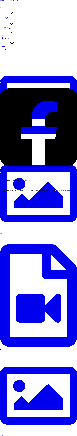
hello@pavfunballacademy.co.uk (13, 0)
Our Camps (5, 18)
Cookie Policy (22, 104)
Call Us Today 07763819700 (4, 0)
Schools (3, 35)
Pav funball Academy (3, 177)
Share (1, 184)
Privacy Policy (17, 104)
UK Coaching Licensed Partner (8, 28)
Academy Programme (7, 17)
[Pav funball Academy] (3, 172)
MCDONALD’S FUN (5, 37)
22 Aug (1, 233)
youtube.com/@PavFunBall (60, 190)
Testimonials (3, 46)
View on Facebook (2, 183)
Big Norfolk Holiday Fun (5, 38)
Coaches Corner (6, 27)
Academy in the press (7, 16)
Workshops (3, 26)
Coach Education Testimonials (8, 47)
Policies (5, 19)
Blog (2, 39)
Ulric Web (10, 105)
